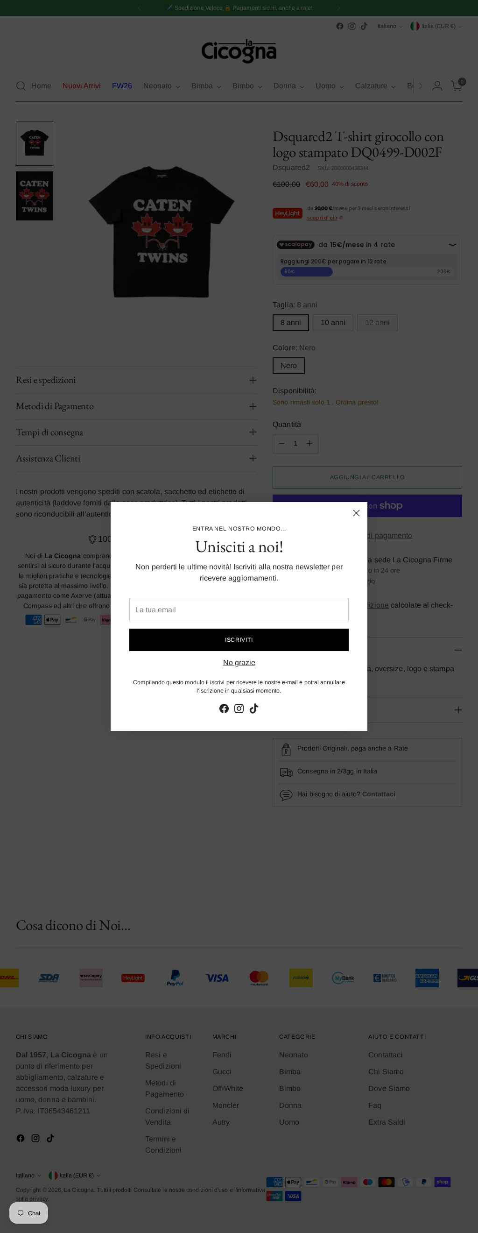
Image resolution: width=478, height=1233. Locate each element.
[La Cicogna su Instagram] (239, 710)
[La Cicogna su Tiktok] (254, 710)
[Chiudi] (356, 513)
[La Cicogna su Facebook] (224, 710)
